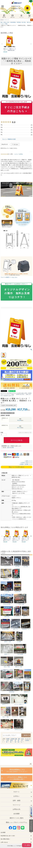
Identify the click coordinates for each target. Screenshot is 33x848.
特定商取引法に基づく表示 (8, 835)
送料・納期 (16, 800)
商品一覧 (4, 17)
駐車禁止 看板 (7, 740)
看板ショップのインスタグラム (16, 822)
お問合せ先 (16, 809)
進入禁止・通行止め (26, 22)
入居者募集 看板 (12, 740)
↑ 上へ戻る (26, 845)
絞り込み (16, 144)
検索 (31, 20)
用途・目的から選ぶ (5, 22)
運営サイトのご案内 (16, 818)
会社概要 (16, 814)
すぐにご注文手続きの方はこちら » (17, 107)
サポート (16, 792)
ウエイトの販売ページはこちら (9, 277)
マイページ (21, 17)
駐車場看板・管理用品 (16, 22)
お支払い (16, 796)
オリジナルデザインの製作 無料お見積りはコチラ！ (17, 290)
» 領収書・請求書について (25, 464)
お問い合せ (12, 17)
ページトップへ (30, 764)
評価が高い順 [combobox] (4, 144)
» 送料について (28, 461)
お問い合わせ (4, 842)
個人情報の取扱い (5, 839)
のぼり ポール (22, 740)
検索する (27, 735)
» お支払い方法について (26, 462)
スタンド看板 (4, 23)
